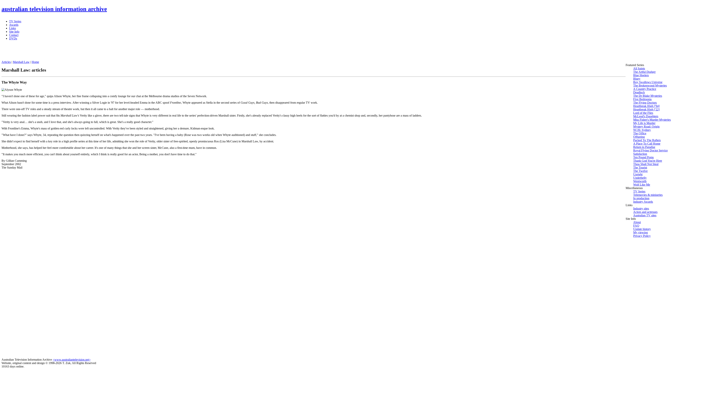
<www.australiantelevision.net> (72, 359)
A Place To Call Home (646, 143)
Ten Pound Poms (643, 157)
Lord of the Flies (643, 112)
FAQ (636, 225)
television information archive (54, 9)
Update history (642, 229)
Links (12, 28)
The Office (639, 133)
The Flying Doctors (645, 102)
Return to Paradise (644, 147)
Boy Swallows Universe (647, 82)
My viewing (640, 232)
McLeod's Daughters (645, 116)
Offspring (639, 136)
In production (641, 198)
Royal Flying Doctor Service (650, 150)
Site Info (14, 31)
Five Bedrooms (642, 99)
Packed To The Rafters (647, 140)
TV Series (15, 21)
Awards (13, 24)
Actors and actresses (645, 212)
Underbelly (640, 177)
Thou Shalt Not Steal (645, 164)
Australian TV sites (644, 215)
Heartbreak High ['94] (646, 106)
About (637, 222)
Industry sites (641, 208)
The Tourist (640, 167)
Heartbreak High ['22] (646, 109)
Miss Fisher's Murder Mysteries (652, 119)
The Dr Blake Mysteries (647, 95)
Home (35, 62)
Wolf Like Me (641, 184)
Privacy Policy (642, 235)
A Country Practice (644, 89)
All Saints (639, 68)
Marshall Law (21, 62)
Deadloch (639, 92)
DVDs (13, 38)
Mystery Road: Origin (646, 126)
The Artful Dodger (644, 71)
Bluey (636, 78)
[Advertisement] (93, 51)
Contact (13, 35)
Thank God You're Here (647, 160)
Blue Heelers (641, 75)
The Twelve (640, 171)
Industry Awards (643, 201)
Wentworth (639, 181)
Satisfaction (640, 153)
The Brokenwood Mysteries (650, 85)
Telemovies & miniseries (648, 194)
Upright (637, 174)
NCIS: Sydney (642, 130)
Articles (6, 62)
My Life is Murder (644, 123)
